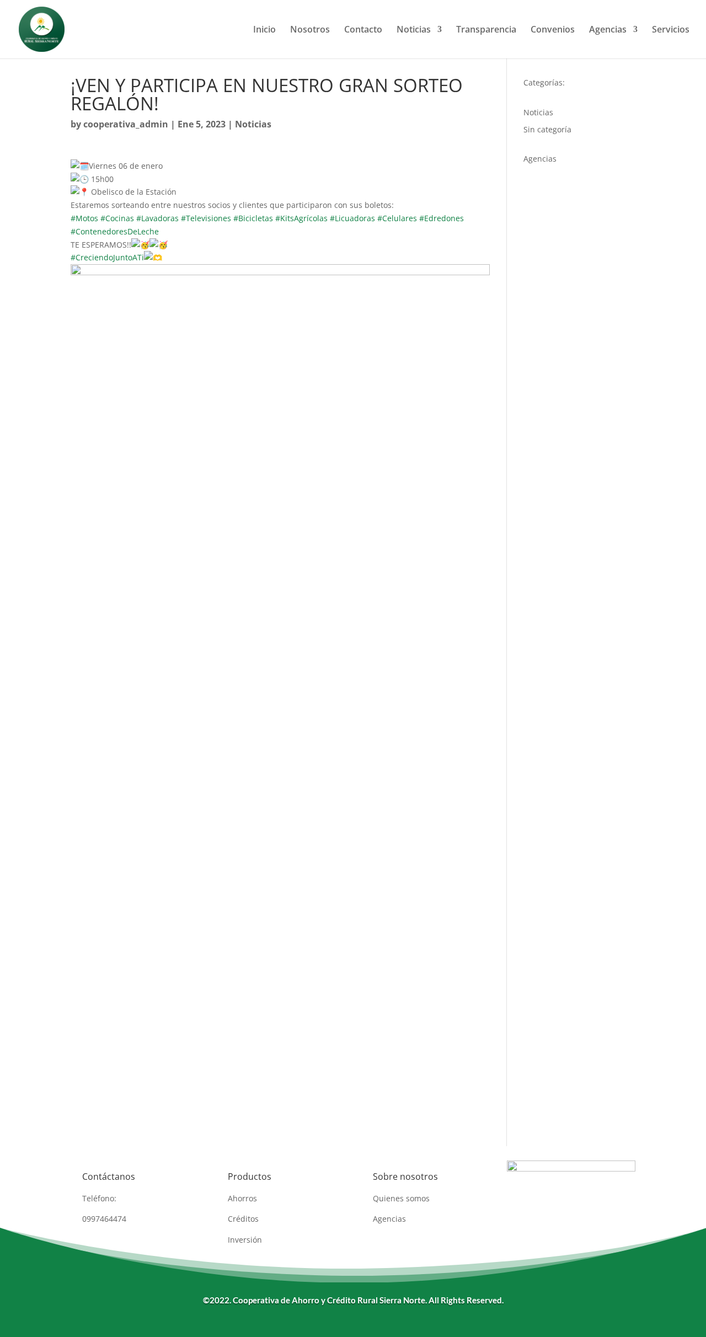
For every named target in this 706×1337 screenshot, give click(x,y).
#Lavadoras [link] (157, 218)
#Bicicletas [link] (253, 218)
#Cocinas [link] (117, 218)
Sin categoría (547, 129)
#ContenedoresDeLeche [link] (115, 231)
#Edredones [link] (441, 218)
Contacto (363, 30)
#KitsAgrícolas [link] (301, 218)
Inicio (264, 30)
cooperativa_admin (125, 124)
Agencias (608, 30)
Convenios (553, 30)
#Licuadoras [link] (352, 218)
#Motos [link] (84, 218)
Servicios (670, 30)
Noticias (414, 30)
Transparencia (486, 30)
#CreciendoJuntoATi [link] (107, 257)
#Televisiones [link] (206, 218)
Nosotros (310, 30)
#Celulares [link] (397, 218)
